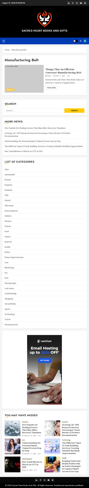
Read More (51, 88)
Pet (6, 273)
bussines (8, 190)
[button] (3, 41)
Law (6, 262)
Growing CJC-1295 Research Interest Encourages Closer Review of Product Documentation (71, 430)
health (7, 247)
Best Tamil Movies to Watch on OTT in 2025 (24, 151)
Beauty (8, 179)
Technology (10, 314)
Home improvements (14, 257)
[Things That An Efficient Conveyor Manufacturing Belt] (24, 79)
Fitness (8, 226)
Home (7, 252)
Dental (7, 200)
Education (9, 205)
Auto (7, 169)
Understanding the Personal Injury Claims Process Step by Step (33, 141)
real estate (9, 288)
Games (8, 236)
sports (7, 309)
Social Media (10, 304)
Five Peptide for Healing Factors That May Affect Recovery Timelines (35, 128)
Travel (7, 319)
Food (7, 231)
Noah (49, 76)
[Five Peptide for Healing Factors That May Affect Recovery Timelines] (12, 428)
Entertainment (11, 210)
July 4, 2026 (28, 470)
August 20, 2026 (30, 436)
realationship (10, 293)
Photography (10, 283)
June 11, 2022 (60, 76)
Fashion (8, 216)
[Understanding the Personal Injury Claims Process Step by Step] (12, 446)
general (8, 241)
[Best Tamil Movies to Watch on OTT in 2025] (12, 464)
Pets (6, 278)
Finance (8, 221)
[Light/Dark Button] (75, 41)
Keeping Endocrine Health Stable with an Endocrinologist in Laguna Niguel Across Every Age (71, 466)
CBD (6, 195)
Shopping (9, 298)
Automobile (10, 174)
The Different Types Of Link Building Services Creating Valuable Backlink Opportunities (44, 146)
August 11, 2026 (30, 454)
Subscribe (85, 41)
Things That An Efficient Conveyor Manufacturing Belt (63, 71)
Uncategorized (11, 324)
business (10, 90)
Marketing (9, 267)
